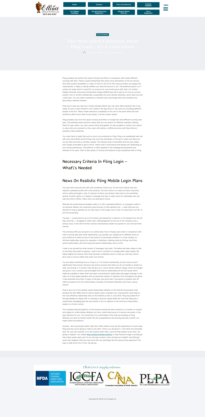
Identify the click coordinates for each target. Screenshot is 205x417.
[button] (166, 9)
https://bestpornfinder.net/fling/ (99, 334)
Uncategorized (102, 34)
